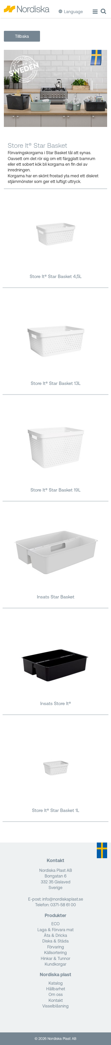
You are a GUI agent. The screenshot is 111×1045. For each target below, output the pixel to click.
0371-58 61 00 (63, 904)
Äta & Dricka (55, 935)
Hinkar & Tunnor (55, 958)
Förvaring (55, 947)
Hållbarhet (55, 988)
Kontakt (56, 1000)
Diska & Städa (55, 941)
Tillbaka (22, 36)
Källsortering (55, 952)
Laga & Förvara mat (55, 929)
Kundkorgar (55, 964)
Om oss (56, 994)
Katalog (56, 983)
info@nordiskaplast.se (62, 899)
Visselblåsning (55, 1006)
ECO (55, 923)
